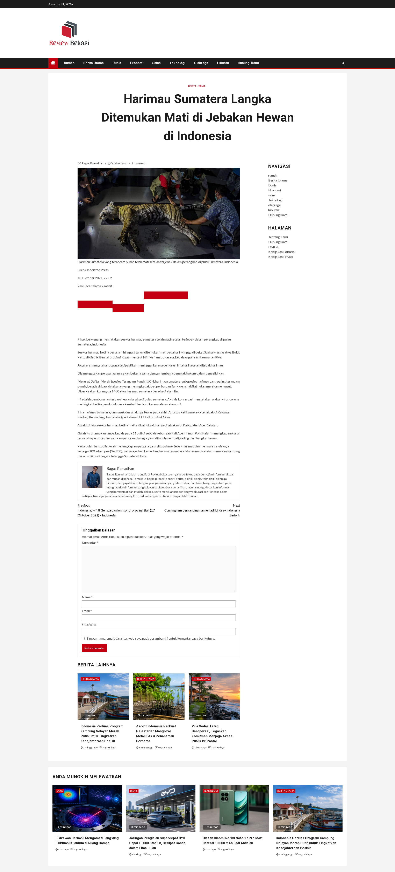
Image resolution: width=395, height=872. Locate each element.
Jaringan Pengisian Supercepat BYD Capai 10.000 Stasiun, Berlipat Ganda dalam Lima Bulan (157, 843)
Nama (87, 597)
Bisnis (133, 790)
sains (156, 63)
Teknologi (177, 63)
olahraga (201, 63)
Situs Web (89, 624)
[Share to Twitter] (128, 308)
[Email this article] (166, 295)
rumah (69, 63)
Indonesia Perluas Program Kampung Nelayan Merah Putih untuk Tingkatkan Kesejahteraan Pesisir (306, 843)
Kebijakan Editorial (281, 252)
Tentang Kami (278, 237)
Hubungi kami (248, 63)
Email (87, 611)
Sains (60, 790)
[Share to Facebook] (95, 304)
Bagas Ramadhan (93, 163)
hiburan (223, 63)
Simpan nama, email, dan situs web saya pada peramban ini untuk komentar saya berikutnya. (151, 638)
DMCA (273, 247)
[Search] (343, 63)
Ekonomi (136, 63)
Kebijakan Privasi (280, 257)
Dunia (117, 63)
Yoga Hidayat (109, 747)
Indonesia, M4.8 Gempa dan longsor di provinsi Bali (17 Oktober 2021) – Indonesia (116, 510)
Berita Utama (93, 63)
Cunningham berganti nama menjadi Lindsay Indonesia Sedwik (202, 510)
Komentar (90, 542)
